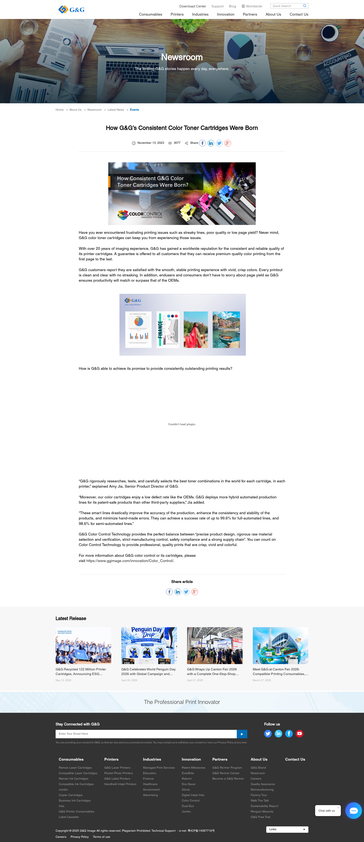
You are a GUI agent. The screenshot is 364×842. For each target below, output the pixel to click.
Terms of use (101, 837)
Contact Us (295, 759)
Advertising (150, 795)
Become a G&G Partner (228, 778)
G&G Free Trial (260, 817)
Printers (111, 759)
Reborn (187, 778)
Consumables (71, 759)
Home (60, 110)
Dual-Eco (188, 806)
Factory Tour (259, 795)
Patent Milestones (193, 768)
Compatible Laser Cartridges (78, 773)
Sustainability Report (264, 806)
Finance (148, 778)
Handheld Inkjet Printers (120, 784)
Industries (152, 759)
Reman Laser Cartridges (75, 768)
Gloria (186, 789)
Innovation (191, 759)
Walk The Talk (260, 800)
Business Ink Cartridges (75, 800)
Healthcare (150, 784)
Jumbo (63, 789)
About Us (75, 110)
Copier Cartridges (71, 795)
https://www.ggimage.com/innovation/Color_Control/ (129, 561)
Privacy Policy (80, 837)
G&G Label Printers (117, 778)
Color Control (190, 800)
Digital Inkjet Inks (193, 795)
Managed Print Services (159, 768)
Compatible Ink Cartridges (76, 784)
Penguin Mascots (262, 811)
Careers (256, 778)
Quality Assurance (263, 784)
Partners (220, 759)
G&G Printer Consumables (76, 811)
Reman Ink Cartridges (73, 778)
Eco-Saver (189, 784)
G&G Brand (258, 768)
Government (151, 789)
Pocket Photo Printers (118, 773)
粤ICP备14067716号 (201, 831)
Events (134, 110)
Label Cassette (69, 817)
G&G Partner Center (226, 773)
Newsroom (94, 110)
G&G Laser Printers (117, 768)
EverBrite (188, 773)
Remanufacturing (262, 789)
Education (149, 773)
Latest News (116, 110)
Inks (61, 806)
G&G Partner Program (227, 768)
